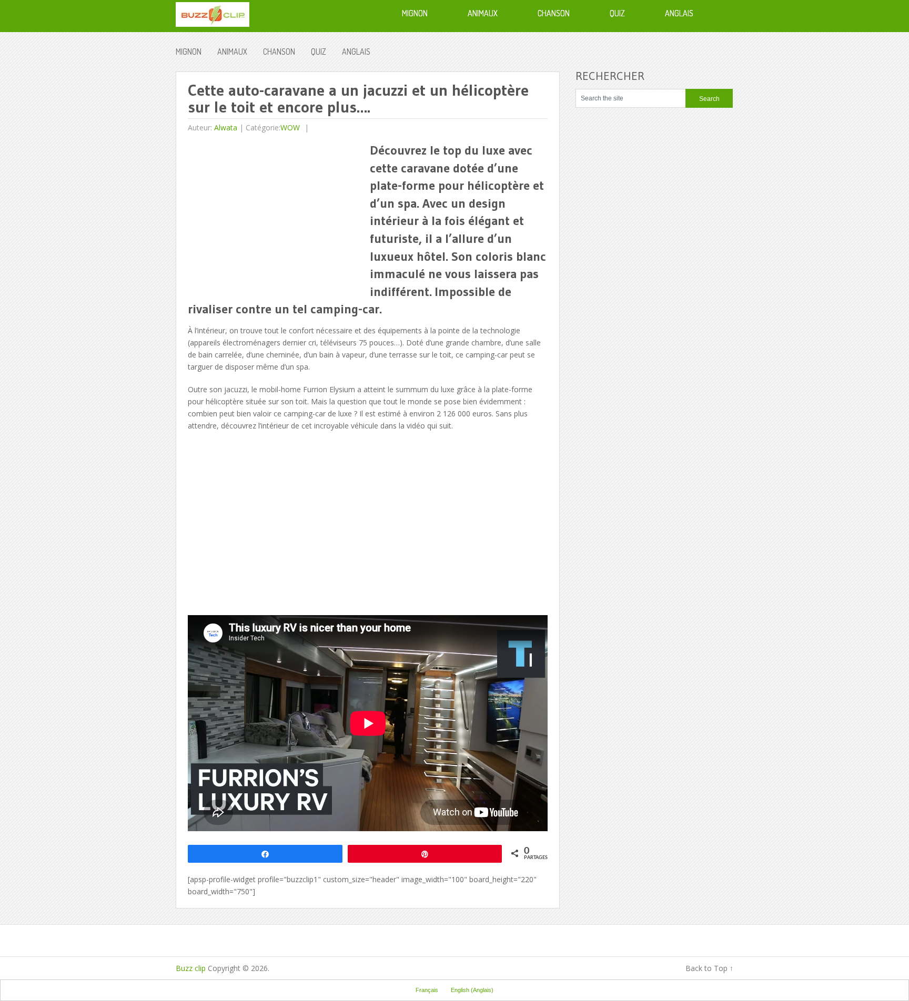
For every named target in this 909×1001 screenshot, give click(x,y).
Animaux (232, 51)
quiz (318, 51)
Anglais (356, 51)
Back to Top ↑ (709, 968)
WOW (290, 127)
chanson (279, 51)
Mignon (188, 51)
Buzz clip (191, 968)
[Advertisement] (276, 215)
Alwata (225, 127)
